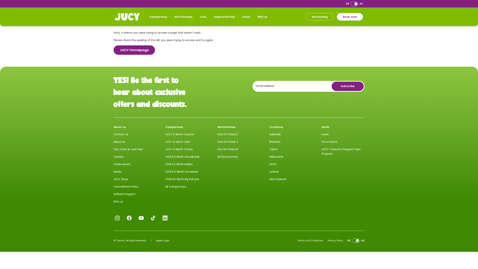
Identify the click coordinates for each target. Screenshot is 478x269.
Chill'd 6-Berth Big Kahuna (182, 179)
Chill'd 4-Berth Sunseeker (181, 172)
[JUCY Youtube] (141, 218)
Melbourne (276, 157)
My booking (320, 17)
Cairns (273, 149)
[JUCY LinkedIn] (165, 218)
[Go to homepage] (127, 17)
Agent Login (162, 240)
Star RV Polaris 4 (228, 142)
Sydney (274, 172)
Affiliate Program (125, 194)
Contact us (121, 134)
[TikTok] (153, 218)
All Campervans (175, 186)
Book (350, 17)
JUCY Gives (121, 179)
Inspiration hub (224, 17)
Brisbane (274, 142)
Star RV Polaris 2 (228, 134)
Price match (330, 142)
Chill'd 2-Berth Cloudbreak (182, 157)
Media (117, 172)
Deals (246, 17)
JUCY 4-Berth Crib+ (178, 142)
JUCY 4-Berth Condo (179, 149)
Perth (272, 164)
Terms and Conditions (310, 240)
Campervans (158, 17)
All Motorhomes (228, 157)
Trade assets (122, 164)
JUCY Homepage (134, 50)
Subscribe (348, 86)
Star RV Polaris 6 (228, 149)
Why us (262, 17)
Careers (119, 157)
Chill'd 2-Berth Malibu (179, 164)
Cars (203, 17)
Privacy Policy (335, 240)
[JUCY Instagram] (117, 218)
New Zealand (277, 179)
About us (119, 142)
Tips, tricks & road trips (128, 149)
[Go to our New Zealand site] (354, 3)
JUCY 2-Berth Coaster (179, 134)
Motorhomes (184, 17)
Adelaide (275, 134)
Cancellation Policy (126, 186)
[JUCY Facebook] (129, 218)
